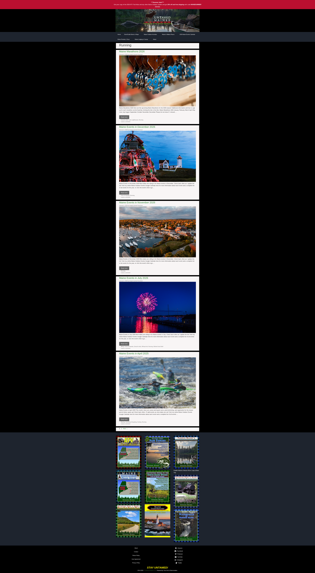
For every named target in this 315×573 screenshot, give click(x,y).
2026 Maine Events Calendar (187, 34)
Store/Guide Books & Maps (131, 34)
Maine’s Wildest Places (168, 34)
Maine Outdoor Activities (150, 34)
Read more (124, 117)
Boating (123, 422)
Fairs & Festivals (125, 195)
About (154, 39)
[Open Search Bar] (192, 39)
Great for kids (124, 120)
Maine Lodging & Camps (141, 39)
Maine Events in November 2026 (137, 202)
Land (130, 120)
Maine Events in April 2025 (134, 353)
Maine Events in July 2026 (133, 278)
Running (141, 120)
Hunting (139, 422)
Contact (136, 551)
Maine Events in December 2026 (137, 127)
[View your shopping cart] (197, 39)
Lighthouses (135, 120)
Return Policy (136, 555)
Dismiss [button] (157, 6)
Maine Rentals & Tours (124, 39)
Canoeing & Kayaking (131, 422)
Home (119, 34)
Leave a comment (125, 121)
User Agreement (136, 559)
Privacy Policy (136, 562)
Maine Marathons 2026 (132, 51)
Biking (122, 346)
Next (125, 428)
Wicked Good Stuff (158, 346)
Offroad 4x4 (145, 346)
